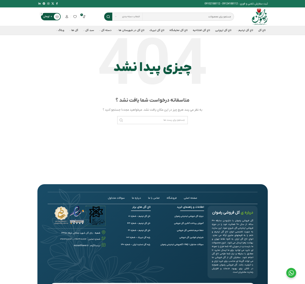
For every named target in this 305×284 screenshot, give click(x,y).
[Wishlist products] (75, 16)
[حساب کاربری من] (67, 16)
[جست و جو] (108, 17)
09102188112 (212, 3)
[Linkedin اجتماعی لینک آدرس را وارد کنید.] (39, 3)
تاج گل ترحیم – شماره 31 (139, 230)
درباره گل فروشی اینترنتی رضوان (189, 216)
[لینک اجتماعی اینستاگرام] (48, 3)
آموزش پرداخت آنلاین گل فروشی (189, 223)
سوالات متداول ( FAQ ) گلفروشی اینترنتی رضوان (182, 244)
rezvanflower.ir (81, 245)
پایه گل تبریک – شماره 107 (138, 237)
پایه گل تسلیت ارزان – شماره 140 (135, 244)
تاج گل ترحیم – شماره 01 (139, 216)
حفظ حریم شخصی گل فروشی (190, 230)
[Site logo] (260, 16)
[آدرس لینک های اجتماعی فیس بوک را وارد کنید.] (57, 3)
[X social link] (52, 3)
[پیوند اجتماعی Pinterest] (44, 3)
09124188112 (230, 3)
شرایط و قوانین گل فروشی (191, 237)
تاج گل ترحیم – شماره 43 (138, 223)
